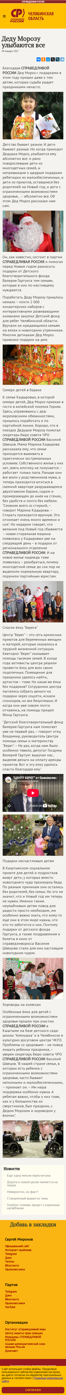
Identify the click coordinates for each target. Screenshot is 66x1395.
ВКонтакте (12, 1265)
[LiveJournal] (58, 59)
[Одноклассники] (43, 59)
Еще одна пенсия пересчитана (27, 1176)
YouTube (10, 1307)
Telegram (11, 1253)
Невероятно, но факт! (21, 1192)
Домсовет (11, 1350)
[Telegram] (62, 59)
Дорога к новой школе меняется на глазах (31, 1183)
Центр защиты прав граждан (24, 1333)
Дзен (8, 1257)
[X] (53, 59)
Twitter (9, 1261)
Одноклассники (15, 1269)
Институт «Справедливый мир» (25, 1329)
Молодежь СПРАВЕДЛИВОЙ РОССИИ (23, 1338)
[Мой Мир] (48, 59)
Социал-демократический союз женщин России (25, 1345)
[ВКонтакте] (39, 59)
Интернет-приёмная (18, 1249)
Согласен (33, 1390)
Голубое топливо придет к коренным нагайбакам (32, 1206)
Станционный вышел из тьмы (26, 1199)
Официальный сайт (17, 1246)
